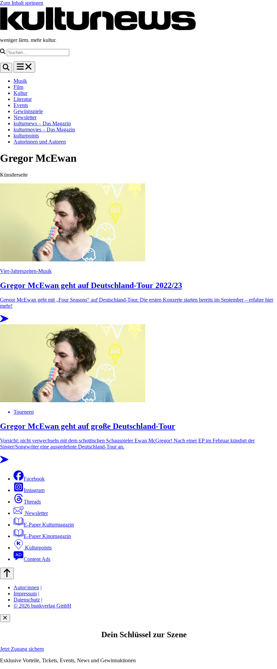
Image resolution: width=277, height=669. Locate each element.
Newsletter (25, 117)
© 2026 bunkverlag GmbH (42, 606)
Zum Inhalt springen (21, 3)
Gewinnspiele (28, 111)
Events (21, 105)
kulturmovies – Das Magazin (44, 129)
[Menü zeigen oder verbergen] (24, 67)
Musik (20, 81)
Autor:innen (26, 587)
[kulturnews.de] (98, 28)
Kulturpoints (38, 547)
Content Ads (37, 559)
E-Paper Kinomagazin (47, 536)
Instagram (34, 490)
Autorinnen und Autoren (40, 142)
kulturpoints (26, 135)
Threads (32, 502)
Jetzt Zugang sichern (22, 649)
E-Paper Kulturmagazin (49, 525)
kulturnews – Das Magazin (42, 123)
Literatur (23, 99)
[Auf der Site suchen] (6, 68)
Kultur (20, 93)
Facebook (34, 479)
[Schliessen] (5, 618)
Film (18, 87)
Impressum (25, 593)
